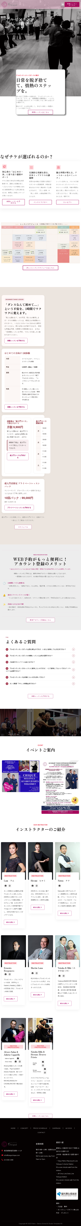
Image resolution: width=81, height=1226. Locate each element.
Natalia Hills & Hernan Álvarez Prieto (38, 1054)
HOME (13, 1128)
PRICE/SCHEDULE (40, 1128)
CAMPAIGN (56, 1128)
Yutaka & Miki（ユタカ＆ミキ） (66, 969)
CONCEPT (24, 1128)
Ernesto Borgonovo (9, 969)
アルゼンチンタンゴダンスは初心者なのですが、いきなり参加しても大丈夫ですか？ (37, 649)
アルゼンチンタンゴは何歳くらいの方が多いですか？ (27, 677)
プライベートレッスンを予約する (19, 507)
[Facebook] (5, 886)
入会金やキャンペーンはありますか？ (22, 662)
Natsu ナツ (64, 880)
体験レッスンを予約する (16, 340)
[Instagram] (9, 886)
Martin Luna (37, 967)
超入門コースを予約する (18, 456)
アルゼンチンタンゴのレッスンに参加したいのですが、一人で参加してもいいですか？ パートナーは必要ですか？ (38, 669)
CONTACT (41, 1132)
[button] (63, 4)
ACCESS (69, 1128)
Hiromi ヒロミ (38, 880)
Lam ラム (9, 880)
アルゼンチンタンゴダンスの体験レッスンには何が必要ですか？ (31, 655)
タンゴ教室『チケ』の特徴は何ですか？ (22, 683)
